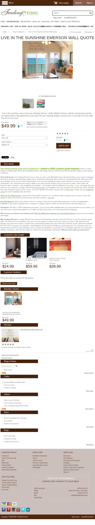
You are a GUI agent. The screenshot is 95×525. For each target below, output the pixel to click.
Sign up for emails (60, 478)
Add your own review (8, 283)
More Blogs (89, 444)
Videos (35, 458)
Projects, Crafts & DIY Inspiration (73, 467)
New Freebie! (8, 421)
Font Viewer (5, 487)
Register (78, 3)
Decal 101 (36, 21)
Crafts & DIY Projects (70, 21)
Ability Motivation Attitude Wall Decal (31, 329)
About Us (66, 472)
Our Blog (45, 21)
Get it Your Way (8, 477)
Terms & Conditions (8, 467)
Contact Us (5, 456)
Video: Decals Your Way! (11, 400)
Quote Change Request (9, 485)
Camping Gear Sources (11, 441)
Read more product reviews (10, 355)
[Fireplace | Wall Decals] (13, 248)
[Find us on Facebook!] (4, 511)
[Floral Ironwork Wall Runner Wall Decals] (37, 248)
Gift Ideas (55, 21)
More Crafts (89, 391)
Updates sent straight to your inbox (60, 481)
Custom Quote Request (9, 482)
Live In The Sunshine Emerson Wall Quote (11, 313)
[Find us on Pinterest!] (8, 511)
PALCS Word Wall (9, 436)
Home (3, 21)
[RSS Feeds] (4, 373)
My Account (67, 456)
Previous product (75, 32)
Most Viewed (8, 370)
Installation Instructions (40, 456)
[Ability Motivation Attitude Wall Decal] (10, 341)
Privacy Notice (6, 465)
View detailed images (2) (48, 96)
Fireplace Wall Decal (11, 258)
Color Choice (6, 142)
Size (3, 135)
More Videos (89, 409)
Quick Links (68, 452)
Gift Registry (36, 467)
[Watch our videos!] (18, 511)
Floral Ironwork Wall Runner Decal (36, 259)
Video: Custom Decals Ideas (13, 403)
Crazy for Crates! (9, 385)
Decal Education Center (40, 465)
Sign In (89, 3)
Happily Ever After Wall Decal (57, 259)
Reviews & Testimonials (40, 463)
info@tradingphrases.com (79, 495)
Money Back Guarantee (9, 470)
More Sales (89, 427)
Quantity (59, 137)
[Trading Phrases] (14, 12)
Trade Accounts (37, 460)
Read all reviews (7, 358)
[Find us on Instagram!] (13, 511)
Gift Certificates (68, 458)
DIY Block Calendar (10, 388)
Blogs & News (89, 373)
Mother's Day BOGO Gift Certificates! (15, 418)
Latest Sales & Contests (70, 465)
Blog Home (5, 463)
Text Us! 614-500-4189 (9, 458)
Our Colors (5, 489)
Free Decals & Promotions (71, 460)
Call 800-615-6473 (70, 18)
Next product (89, 32)
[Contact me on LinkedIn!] (28, 511)
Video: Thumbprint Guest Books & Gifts (16, 406)
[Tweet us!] (23, 511)
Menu (11, 3)
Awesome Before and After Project (14, 382)
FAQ (3, 460)
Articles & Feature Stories (71, 470)
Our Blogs (66, 463)
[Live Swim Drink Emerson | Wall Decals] (13, 298)
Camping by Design (10, 439)
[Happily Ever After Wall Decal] (60, 244)
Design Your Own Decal (9, 480)
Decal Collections (19, 32)
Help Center (57, 18)
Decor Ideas (26, 21)
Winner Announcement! (11, 424)
